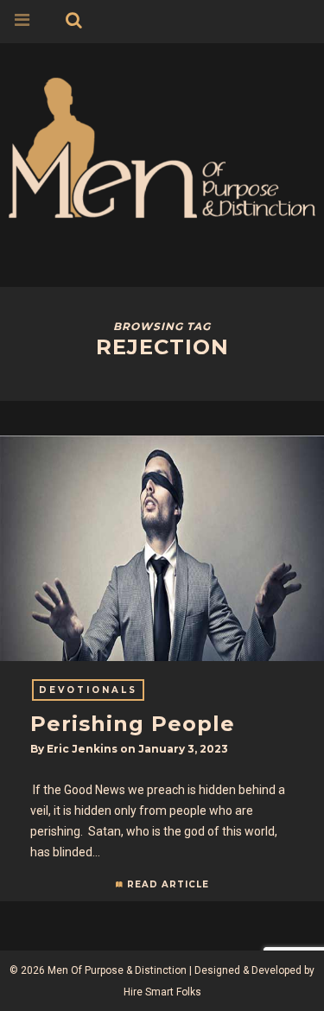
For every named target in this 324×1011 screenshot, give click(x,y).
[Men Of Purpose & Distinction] (162, 145)
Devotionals (88, 690)
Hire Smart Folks (162, 992)
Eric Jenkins (82, 748)
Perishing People (132, 723)
